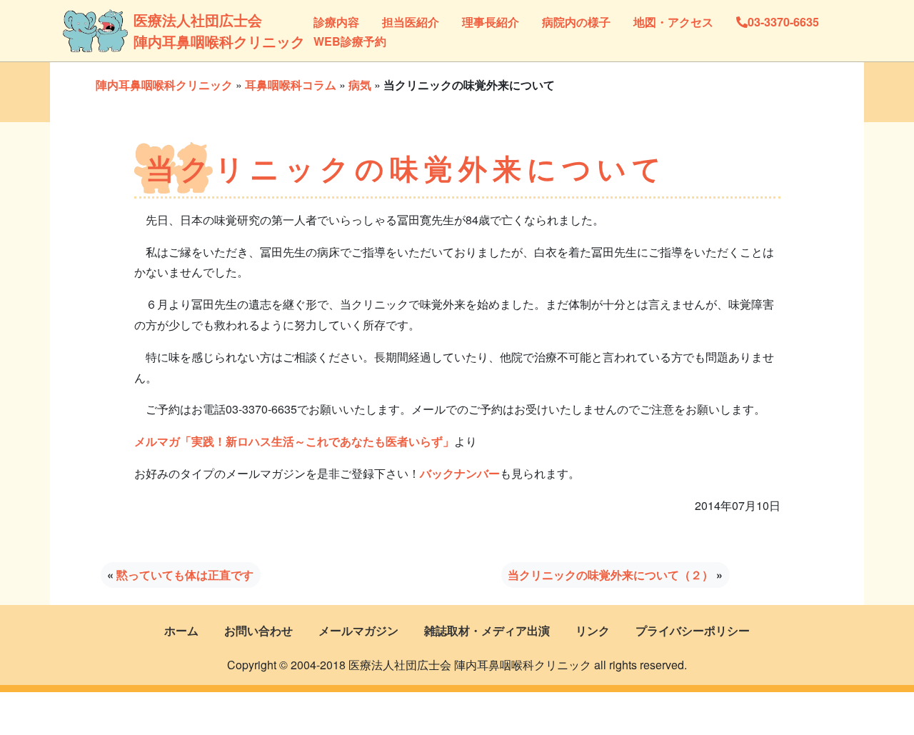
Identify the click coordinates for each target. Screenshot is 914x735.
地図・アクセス (673, 22)
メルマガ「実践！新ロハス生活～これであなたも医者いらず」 (294, 441)
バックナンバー (460, 473)
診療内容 (336, 22)
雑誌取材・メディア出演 (487, 630)
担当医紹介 (410, 22)
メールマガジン (358, 630)
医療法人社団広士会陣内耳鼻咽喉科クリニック (183, 30)
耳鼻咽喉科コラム (290, 84)
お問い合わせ (258, 630)
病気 (359, 84)
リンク (593, 630)
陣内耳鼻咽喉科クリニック (164, 84)
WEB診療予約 (349, 41)
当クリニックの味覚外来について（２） (610, 574)
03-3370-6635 (783, 22)
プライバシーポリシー (693, 630)
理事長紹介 (490, 22)
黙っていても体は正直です (184, 574)
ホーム (181, 630)
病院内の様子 (576, 22)
